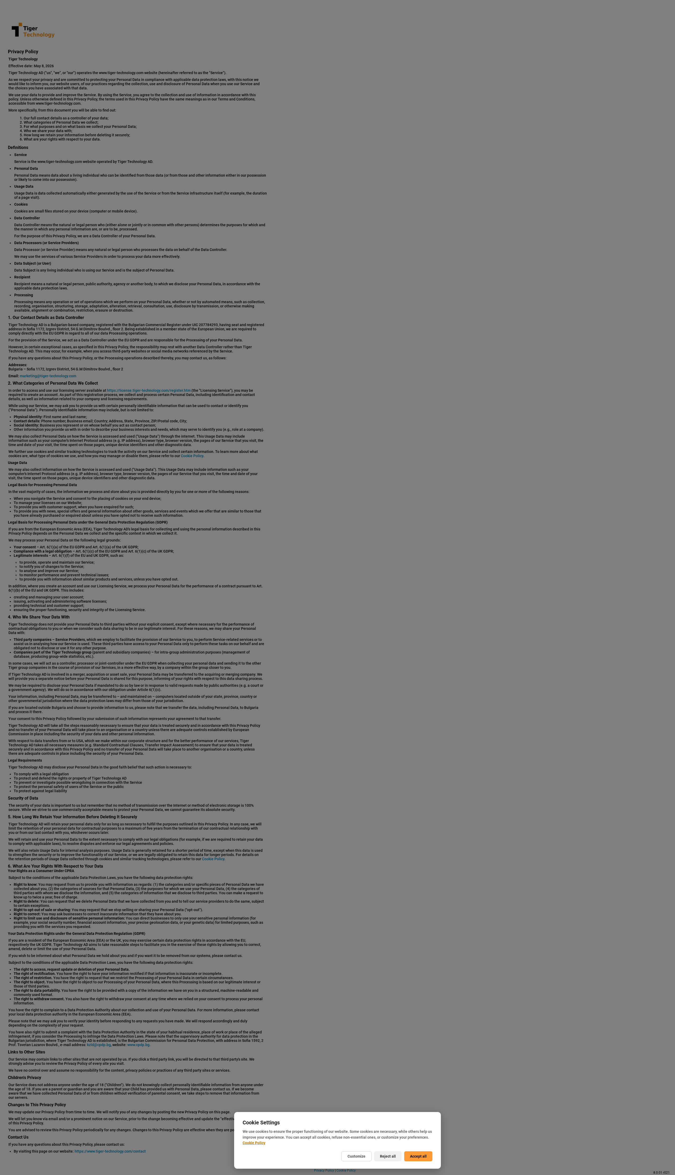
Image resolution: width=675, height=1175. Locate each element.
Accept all (418, 1156)
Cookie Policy (254, 1143)
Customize (356, 1156)
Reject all (388, 1156)
